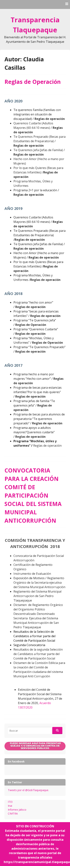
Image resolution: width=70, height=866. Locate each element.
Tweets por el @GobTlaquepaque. (28, 790)
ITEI (10, 802)
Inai (10, 805)
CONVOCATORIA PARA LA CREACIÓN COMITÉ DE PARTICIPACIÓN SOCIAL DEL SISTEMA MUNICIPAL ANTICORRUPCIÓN (33, 495)
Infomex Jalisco (17, 809)
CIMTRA (13, 813)
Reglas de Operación (32, 82)
